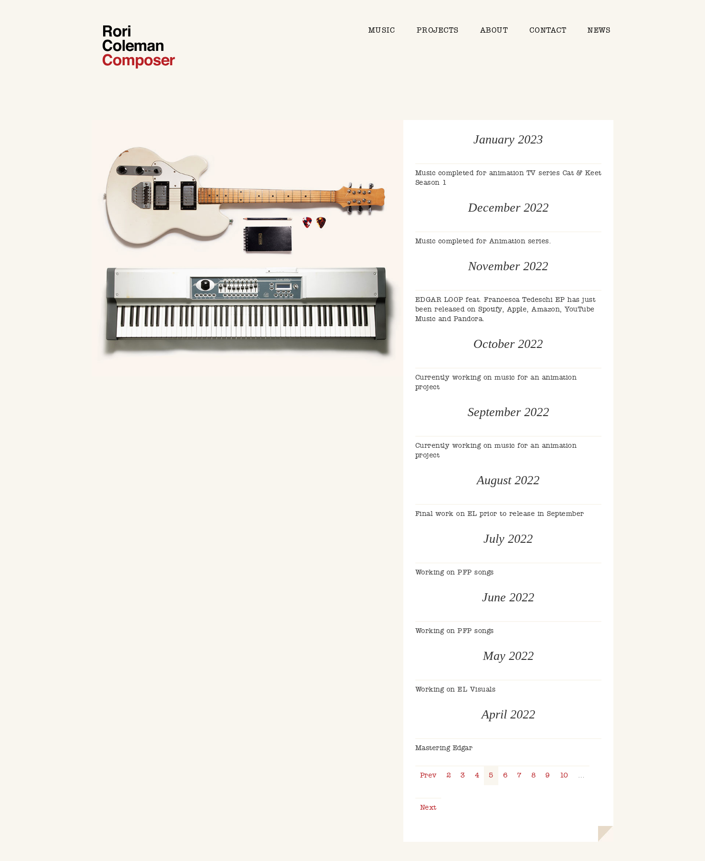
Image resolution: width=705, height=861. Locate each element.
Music (381, 30)
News (599, 30)
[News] (138, 48)
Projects (437, 30)
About (494, 30)
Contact (547, 30)
